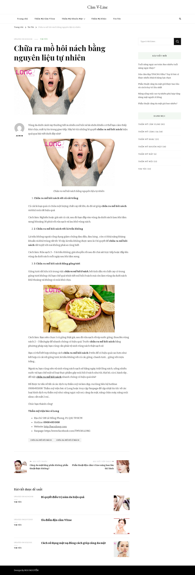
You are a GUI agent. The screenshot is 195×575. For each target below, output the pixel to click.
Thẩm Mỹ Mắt (145, 154)
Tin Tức (117, 19)
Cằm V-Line (97, 7)
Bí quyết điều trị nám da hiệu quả (62, 497)
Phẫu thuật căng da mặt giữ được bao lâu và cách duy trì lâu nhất (158, 86)
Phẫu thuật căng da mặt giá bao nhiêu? (157, 103)
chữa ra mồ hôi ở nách (67, 440)
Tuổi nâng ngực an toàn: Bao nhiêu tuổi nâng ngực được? (158, 66)
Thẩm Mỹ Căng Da (148, 132)
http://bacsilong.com (55, 426)
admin (19, 136)
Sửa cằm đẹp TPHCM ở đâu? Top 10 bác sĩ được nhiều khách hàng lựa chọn (158, 76)
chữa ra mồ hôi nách (49, 376)
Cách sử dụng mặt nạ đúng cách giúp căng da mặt (73, 543)
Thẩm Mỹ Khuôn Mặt (72, 19)
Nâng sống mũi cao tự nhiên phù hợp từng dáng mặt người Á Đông (159, 95)
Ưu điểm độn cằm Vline (56, 520)
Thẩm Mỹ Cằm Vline (45, 19)
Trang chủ (22, 19)
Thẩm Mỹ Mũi (145, 161)
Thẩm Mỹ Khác (98, 19)
